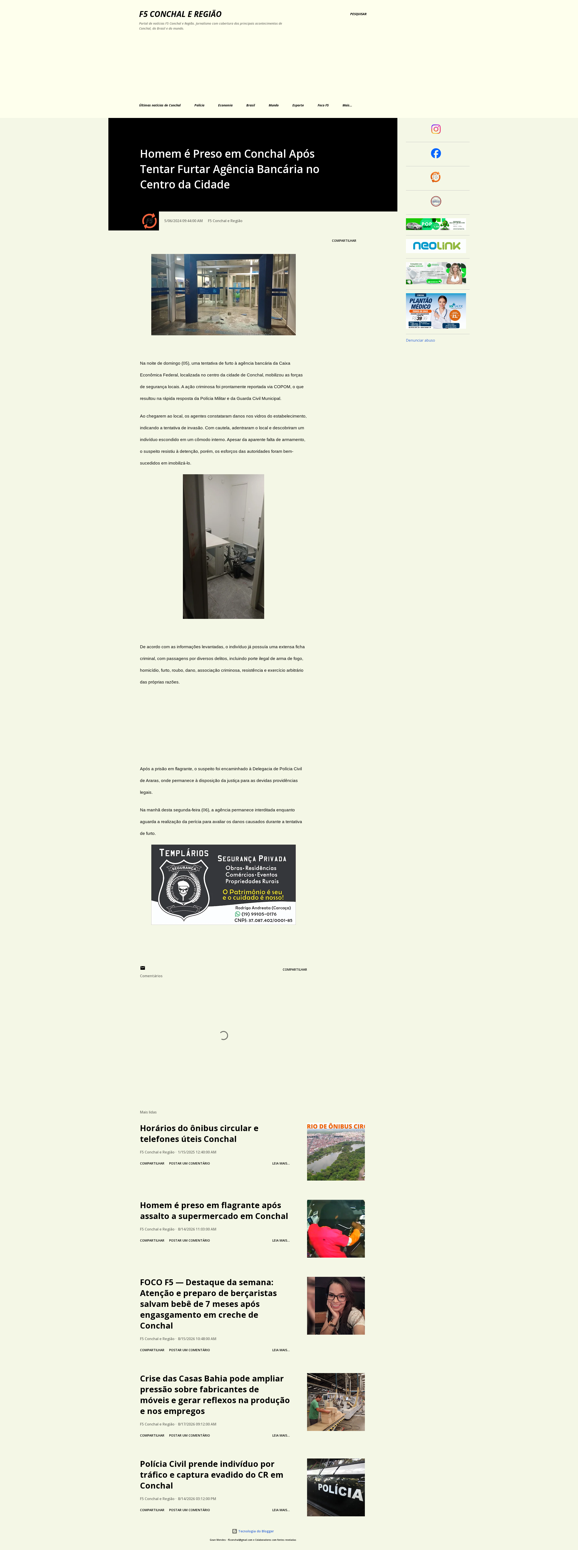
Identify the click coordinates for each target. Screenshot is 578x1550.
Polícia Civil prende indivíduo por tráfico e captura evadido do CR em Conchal (211, 1474)
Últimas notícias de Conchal (160, 105)
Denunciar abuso (420, 340)
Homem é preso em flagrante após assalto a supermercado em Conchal (214, 1210)
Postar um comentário (189, 1163)
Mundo (274, 105)
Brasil (250, 105)
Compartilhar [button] (344, 240)
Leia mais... (281, 1163)
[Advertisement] (239, 66)
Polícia (199, 105)
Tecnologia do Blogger (255, 1531)
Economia (225, 105)
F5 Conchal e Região (180, 14)
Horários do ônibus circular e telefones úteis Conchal (199, 1133)
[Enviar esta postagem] (142, 969)
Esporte (298, 105)
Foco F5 (323, 105)
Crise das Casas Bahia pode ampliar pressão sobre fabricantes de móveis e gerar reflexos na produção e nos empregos (215, 1394)
